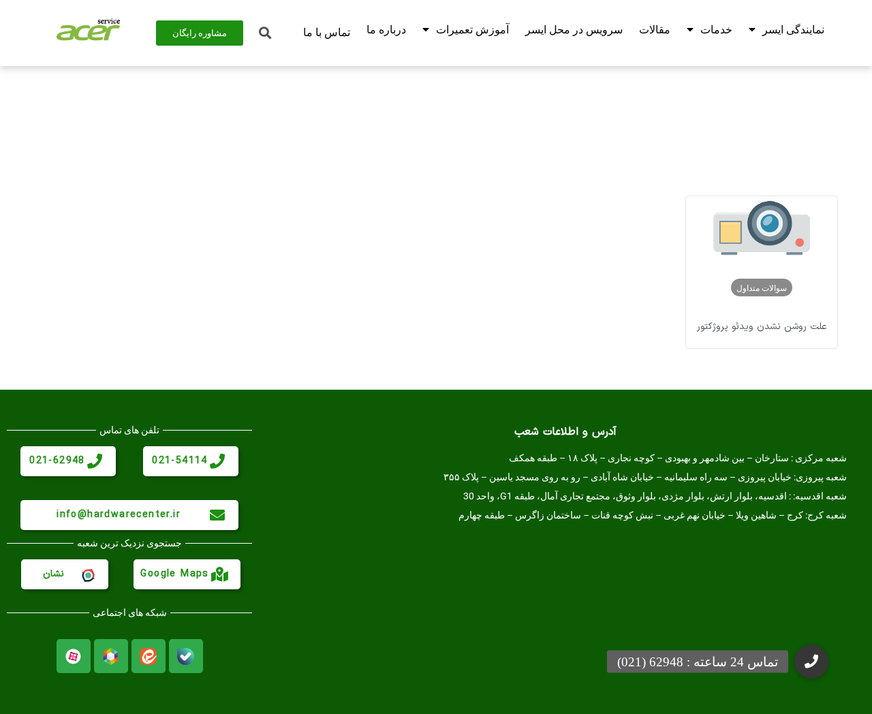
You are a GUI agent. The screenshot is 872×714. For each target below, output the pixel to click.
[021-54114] (217, 461)
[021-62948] (94, 461)
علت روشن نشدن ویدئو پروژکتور (762, 327)
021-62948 (57, 461)
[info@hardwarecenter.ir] (217, 515)
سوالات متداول (761, 287)
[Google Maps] (219, 574)
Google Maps (174, 574)
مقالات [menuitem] (654, 29)
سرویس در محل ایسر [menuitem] (574, 29)
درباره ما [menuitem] (386, 29)
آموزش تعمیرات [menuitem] (472, 29)
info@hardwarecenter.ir (119, 515)
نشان (53, 574)
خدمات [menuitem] (716, 29)
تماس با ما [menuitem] (326, 32)
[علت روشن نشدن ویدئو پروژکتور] (761, 234)
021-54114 (180, 461)
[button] (811, 662)
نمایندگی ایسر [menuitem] (793, 29)
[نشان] (87, 574)
